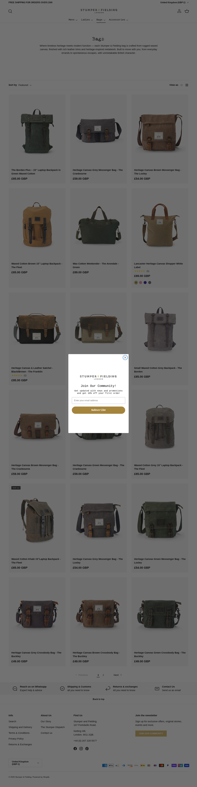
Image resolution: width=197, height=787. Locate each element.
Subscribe (98, 410)
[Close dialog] (125, 357)
